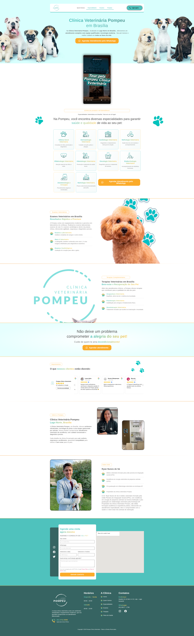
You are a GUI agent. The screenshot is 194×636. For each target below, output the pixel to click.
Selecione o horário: (84, 551)
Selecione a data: (65, 551)
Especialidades (92, 8)
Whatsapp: (63, 545)
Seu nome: (63, 538)
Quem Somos (81, 8)
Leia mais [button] (124, 391)
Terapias (109, 8)
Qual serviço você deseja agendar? (70, 558)
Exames (102, 8)
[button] (143, 385)
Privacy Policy (85, 569)
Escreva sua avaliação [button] (63, 388)
